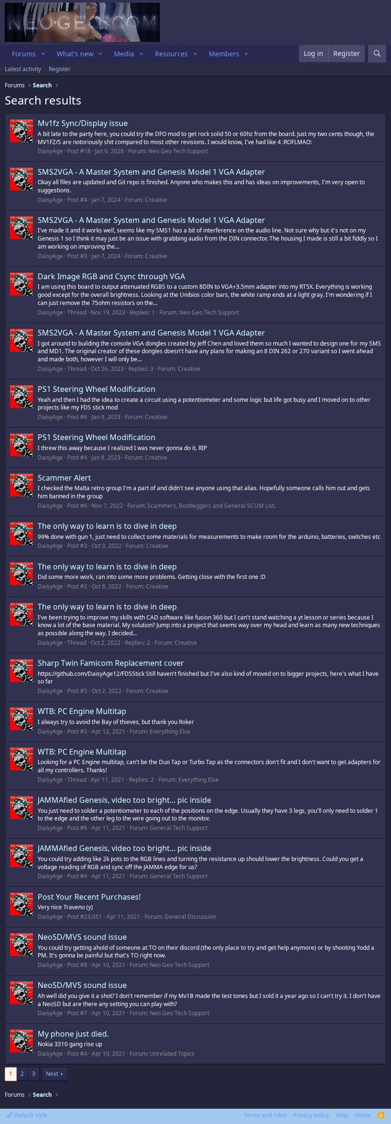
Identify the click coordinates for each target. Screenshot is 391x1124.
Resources (171, 53)
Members (224, 53)
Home (363, 1115)
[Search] (377, 54)
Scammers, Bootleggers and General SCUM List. (211, 506)
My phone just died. (73, 1034)
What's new (75, 53)
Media (124, 53)
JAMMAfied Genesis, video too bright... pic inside (124, 800)
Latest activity (23, 69)
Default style (29, 1115)
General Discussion (190, 917)
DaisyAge (50, 151)
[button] (43, 54)
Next (52, 1074)
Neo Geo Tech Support (178, 151)
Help (342, 1115)
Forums (24, 53)
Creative (156, 200)
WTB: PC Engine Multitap (82, 711)
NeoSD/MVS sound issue (82, 937)
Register (60, 69)
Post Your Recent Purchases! (89, 897)
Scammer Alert (64, 478)
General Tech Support (178, 828)
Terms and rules (265, 1115)
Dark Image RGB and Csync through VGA (111, 276)
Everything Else (170, 731)
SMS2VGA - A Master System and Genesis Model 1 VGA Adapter (151, 172)
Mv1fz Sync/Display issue (83, 123)
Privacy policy (311, 1115)
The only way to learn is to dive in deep (107, 526)
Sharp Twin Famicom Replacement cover (111, 663)
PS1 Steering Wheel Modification (96, 389)
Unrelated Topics (172, 1054)
